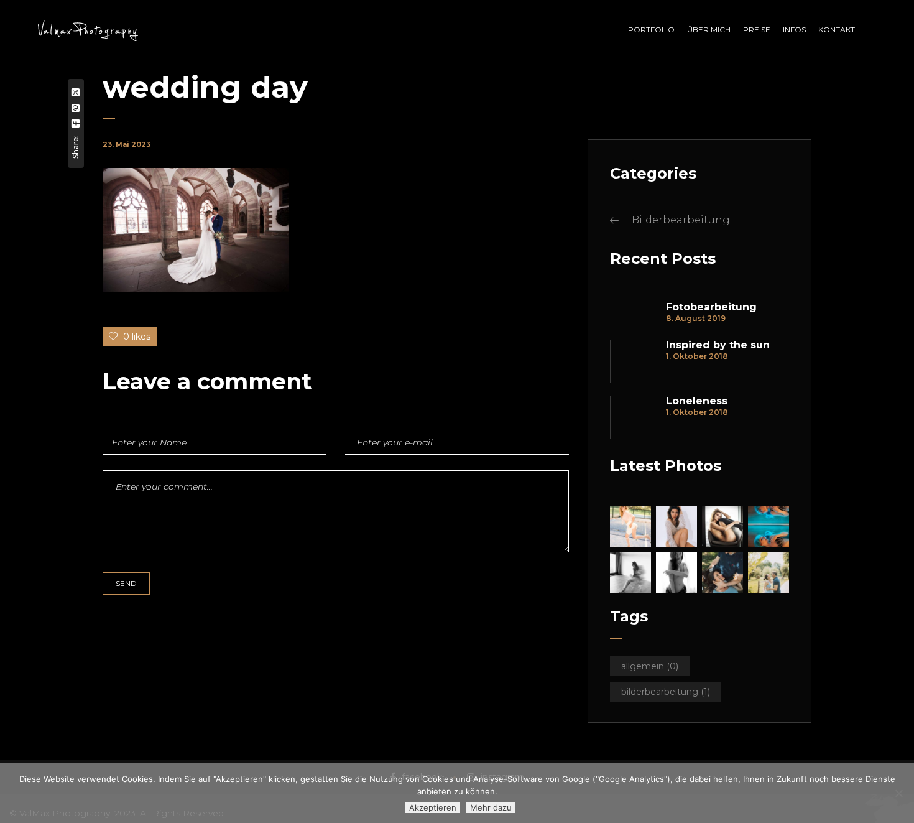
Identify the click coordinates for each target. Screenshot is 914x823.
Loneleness (696, 401)
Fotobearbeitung (711, 307)
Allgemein (649, 666)
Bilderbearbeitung (681, 220)
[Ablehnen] (898, 793)
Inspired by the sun (718, 345)
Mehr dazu (491, 807)
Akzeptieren (432, 807)
